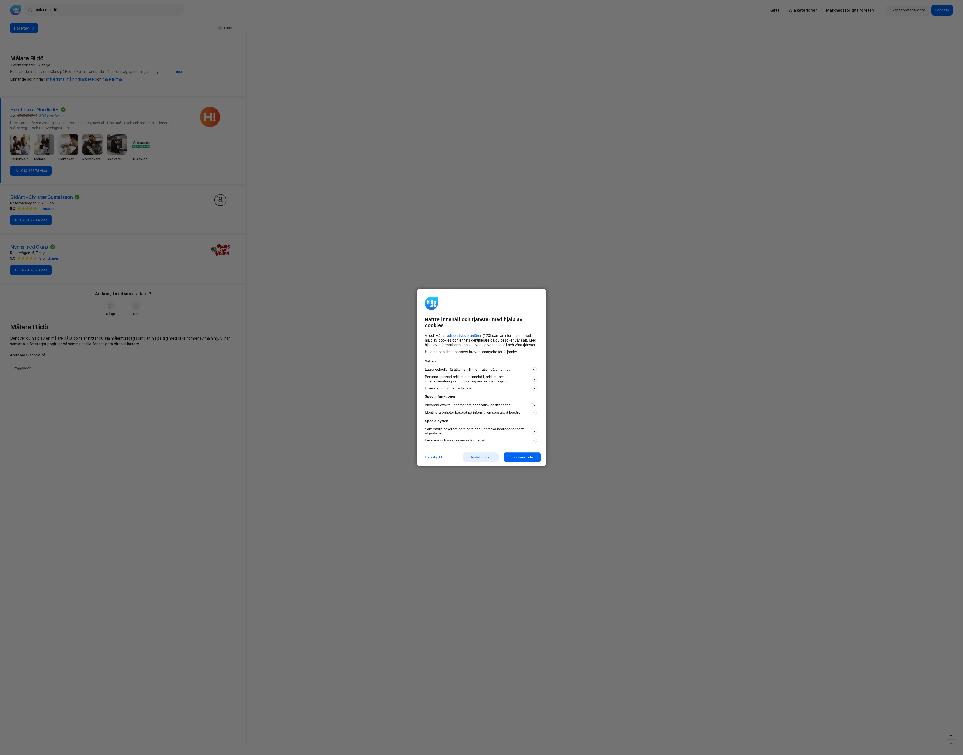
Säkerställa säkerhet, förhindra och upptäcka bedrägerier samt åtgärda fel (474, 431)
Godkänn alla (522, 457)
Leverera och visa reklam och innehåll (455, 440)
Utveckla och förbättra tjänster (449, 388)
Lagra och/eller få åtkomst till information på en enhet (467, 370)
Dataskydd (433, 457)
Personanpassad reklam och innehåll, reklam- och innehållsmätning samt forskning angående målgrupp (467, 379)
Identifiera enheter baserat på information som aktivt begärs (472, 412)
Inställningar (481, 457)
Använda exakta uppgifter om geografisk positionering (468, 405)
